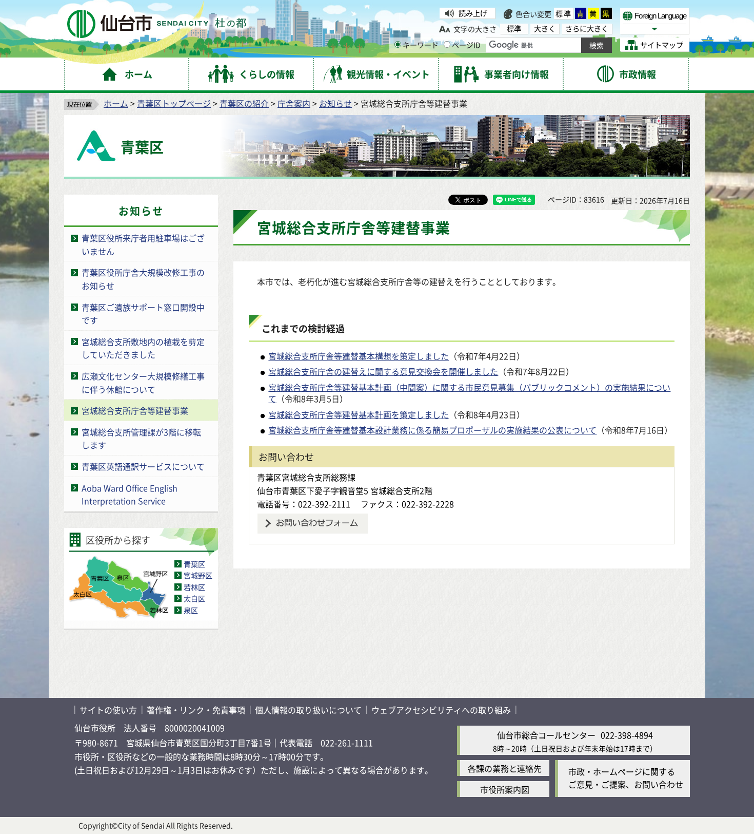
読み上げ (473, 13)
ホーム (116, 103)
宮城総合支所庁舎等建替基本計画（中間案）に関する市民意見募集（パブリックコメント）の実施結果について (469, 393)
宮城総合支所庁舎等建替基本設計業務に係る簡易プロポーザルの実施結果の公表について (432, 430)
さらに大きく (586, 28)
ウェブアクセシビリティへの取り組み (441, 710)
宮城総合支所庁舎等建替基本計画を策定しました (358, 414)
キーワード (421, 45)
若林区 (194, 587)
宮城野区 (198, 575)
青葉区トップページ (174, 103)
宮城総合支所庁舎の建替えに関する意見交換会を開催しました (383, 371)
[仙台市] (156, 24)
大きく (544, 28)
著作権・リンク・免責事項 (196, 710)
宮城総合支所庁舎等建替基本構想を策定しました (358, 356)
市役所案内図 (504, 789)
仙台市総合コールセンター (546, 735)
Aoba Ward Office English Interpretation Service (129, 494)
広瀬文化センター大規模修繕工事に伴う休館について (143, 382)
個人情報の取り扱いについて (308, 710)
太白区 (194, 598)
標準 (563, 13)
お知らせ (335, 103)
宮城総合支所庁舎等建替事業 (135, 410)
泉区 (191, 610)
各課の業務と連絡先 (505, 768)
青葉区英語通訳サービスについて (143, 466)
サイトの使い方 (108, 710)
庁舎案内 (293, 103)
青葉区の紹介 (244, 103)
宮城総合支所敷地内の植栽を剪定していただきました (143, 348)
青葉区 (194, 564)
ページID (466, 45)
